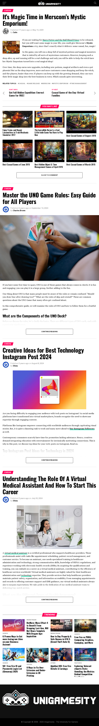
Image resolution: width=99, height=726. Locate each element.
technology (26, 575)
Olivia (15, 366)
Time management (79, 83)
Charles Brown (19, 210)
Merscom (46, 83)
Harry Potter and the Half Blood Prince (61, 39)
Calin (15, 32)
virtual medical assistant (16, 552)
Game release (34, 83)
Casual (22, 83)
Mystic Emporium (60, 83)
